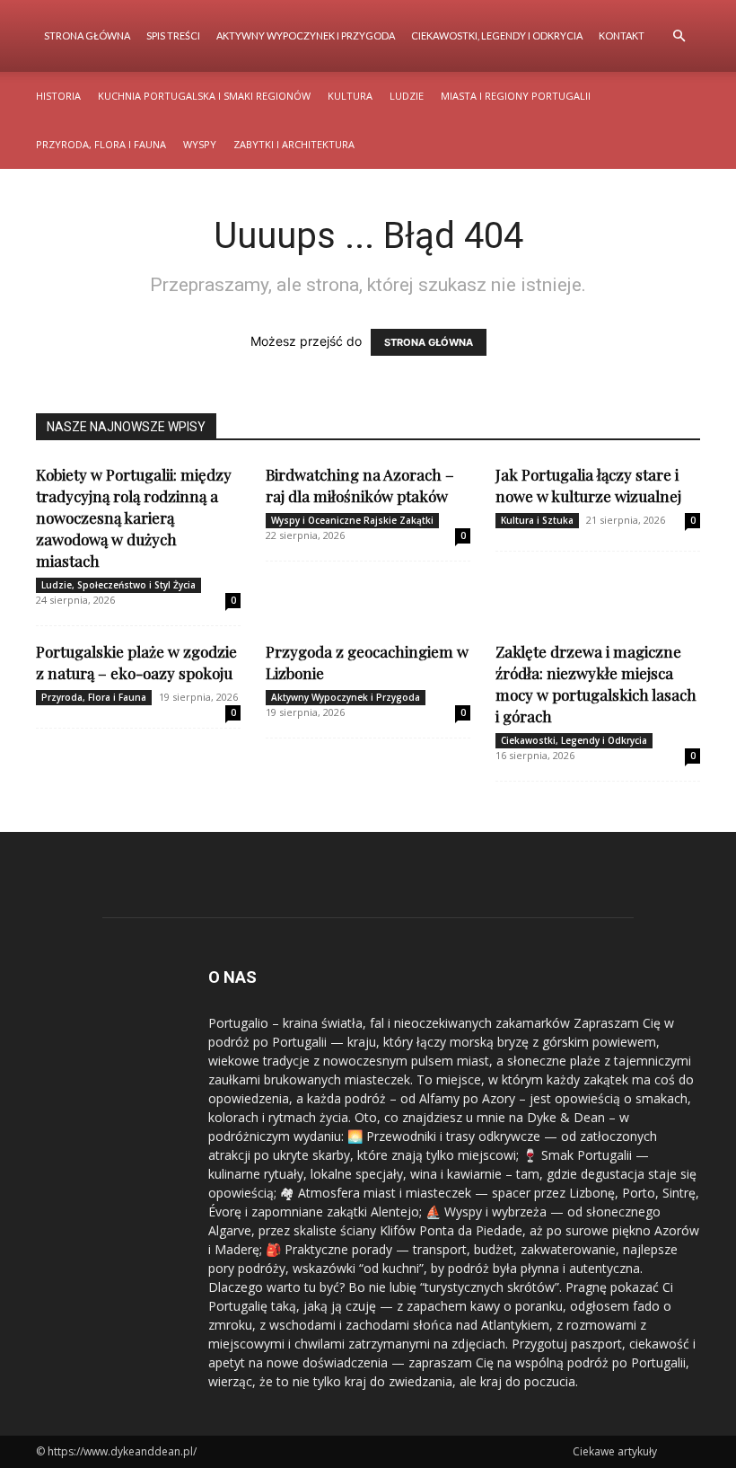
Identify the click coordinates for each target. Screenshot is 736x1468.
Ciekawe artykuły (615, 1451)
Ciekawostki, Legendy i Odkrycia (497, 35)
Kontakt (621, 35)
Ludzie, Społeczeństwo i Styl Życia (118, 585)
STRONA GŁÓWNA (428, 342)
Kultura (350, 95)
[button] (678, 36)
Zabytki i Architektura (294, 144)
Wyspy (199, 144)
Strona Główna (87, 35)
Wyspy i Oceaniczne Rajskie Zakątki (352, 520)
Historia (58, 95)
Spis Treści (173, 35)
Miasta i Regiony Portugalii (516, 95)
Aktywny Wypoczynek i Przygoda (305, 35)
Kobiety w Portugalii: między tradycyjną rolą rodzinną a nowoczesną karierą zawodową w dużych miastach (134, 517)
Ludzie (407, 95)
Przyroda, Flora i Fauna (101, 144)
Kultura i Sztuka (537, 520)
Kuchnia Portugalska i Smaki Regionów (204, 95)
